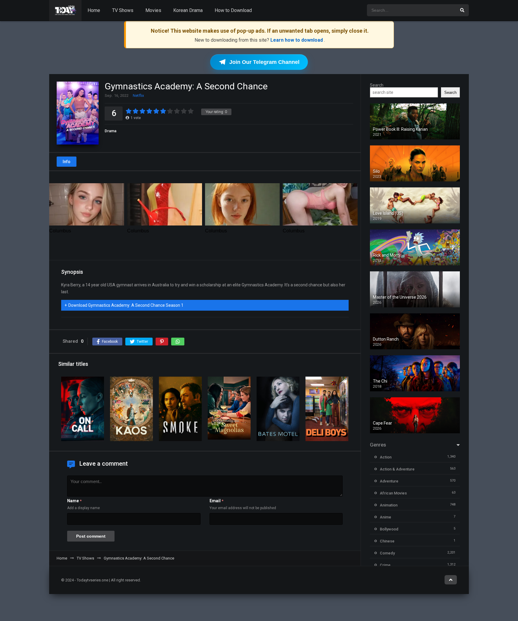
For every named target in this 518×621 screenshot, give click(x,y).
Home (94, 10)
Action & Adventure (397, 469)
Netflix (138, 95)
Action (385, 457)
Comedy (387, 553)
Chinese (387, 541)
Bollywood (389, 529)
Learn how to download (297, 40)
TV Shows (122, 10)
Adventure (389, 481)
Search (376, 85)
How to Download (233, 10)
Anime (385, 517)
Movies (153, 10)
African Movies (393, 493)
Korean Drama (188, 10)
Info (66, 161)
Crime (385, 565)
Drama (110, 131)
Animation (388, 505)
